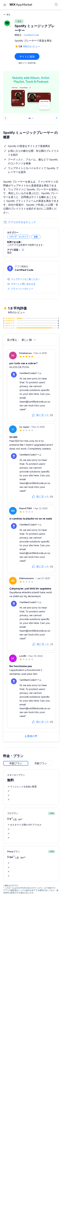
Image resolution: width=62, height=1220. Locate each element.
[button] (22, 249)
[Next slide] (56, 118)
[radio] (15, 763)
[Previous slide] (5, 118)
